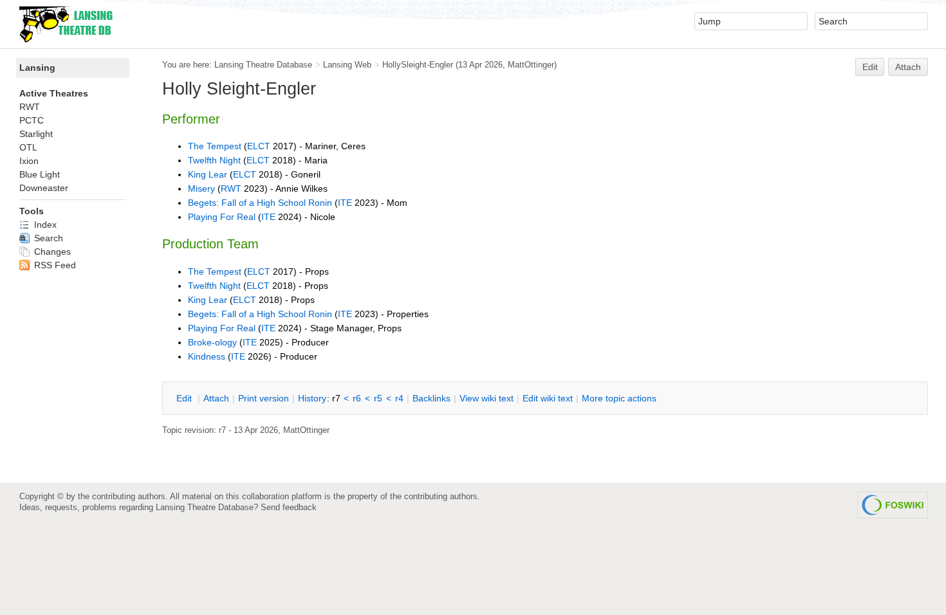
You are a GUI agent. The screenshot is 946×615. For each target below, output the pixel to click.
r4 (399, 398)
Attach (908, 67)
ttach (216, 398)
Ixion (29, 161)
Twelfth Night (214, 160)
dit (185, 398)
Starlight (36, 134)
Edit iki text (548, 398)
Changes (51, 251)
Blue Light (39, 174)
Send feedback (289, 507)
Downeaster (43, 188)
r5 (378, 398)
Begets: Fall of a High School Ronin (260, 202)
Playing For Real (221, 217)
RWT (231, 188)
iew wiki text (486, 398)
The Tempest (214, 146)
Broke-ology (212, 342)
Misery (201, 188)
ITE (345, 202)
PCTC (31, 120)
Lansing (37, 67)
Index (44, 224)
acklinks (431, 398)
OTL (28, 147)
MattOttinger (531, 64)
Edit (870, 67)
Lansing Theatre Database (263, 64)
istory (312, 398)
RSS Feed (54, 265)
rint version (263, 398)
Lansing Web (347, 64)
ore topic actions (619, 398)
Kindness (206, 356)
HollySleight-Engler (417, 64)
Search (47, 238)
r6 (357, 398)
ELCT (258, 146)
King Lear (207, 174)
